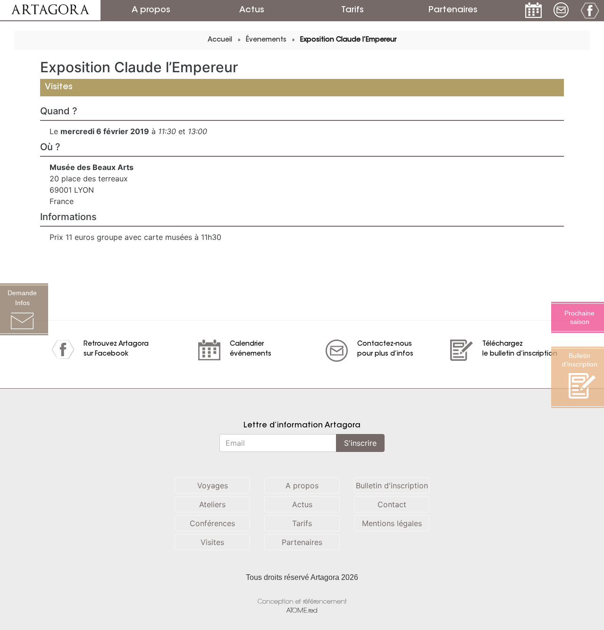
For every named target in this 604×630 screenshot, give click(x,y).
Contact (392, 504)
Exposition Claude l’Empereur (348, 40)
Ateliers (212, 504)
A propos (151, 10)
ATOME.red (302, 611)
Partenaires (453, 10)
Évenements (266, 40)
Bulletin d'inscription (392, 485)
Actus (251, 10)
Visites (212, 542)
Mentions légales (392, 523)
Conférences (212, 523)
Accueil (220, 40)
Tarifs (352, 10)
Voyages (212, 485)
